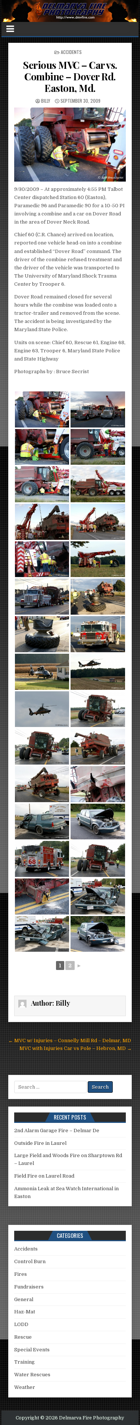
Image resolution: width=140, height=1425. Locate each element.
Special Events (32, 1349)
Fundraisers (29, 1287)
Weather (24, 1387)
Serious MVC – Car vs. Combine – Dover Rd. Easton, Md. (70, 76)
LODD (21, 1324)
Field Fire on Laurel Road (44, 1176)
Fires (20, 1274)
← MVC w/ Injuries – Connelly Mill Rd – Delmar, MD (69, 1040)
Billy (45, 100)
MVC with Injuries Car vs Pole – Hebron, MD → (75, 1048)
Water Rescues (32, 1374)
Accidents (71, 52)
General (23, 1299)
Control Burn (30, 1261)
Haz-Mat (24, 1311)
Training (24, 1362)
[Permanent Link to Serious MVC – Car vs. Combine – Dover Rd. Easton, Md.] (69, 145)
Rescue (23, 1337)
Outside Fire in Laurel (40, 1143)
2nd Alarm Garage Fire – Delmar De (56, 1130)
